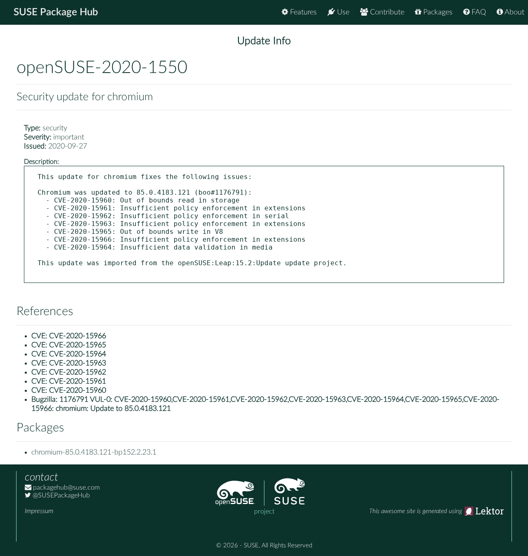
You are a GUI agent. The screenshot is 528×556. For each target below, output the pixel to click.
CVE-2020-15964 (77, 354)
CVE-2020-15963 (77, 363)
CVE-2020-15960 (77, 390)
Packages (437, 12)
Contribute (386, 12)
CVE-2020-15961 (77, 381)
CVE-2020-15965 (77, 345)
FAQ (477, 12)
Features (302, 12)
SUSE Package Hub (56, 12)
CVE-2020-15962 (77, 372)
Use (342, 12)
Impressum (39, 511)
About (513, 12)
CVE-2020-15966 (77, 336)
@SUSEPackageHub (60, 495)
